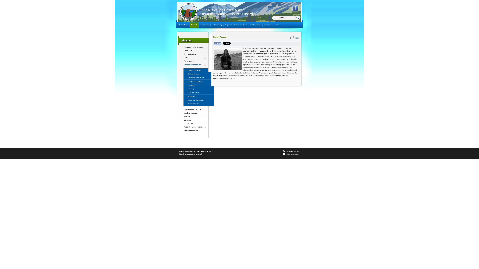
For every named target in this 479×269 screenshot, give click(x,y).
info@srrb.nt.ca (295, 154)
